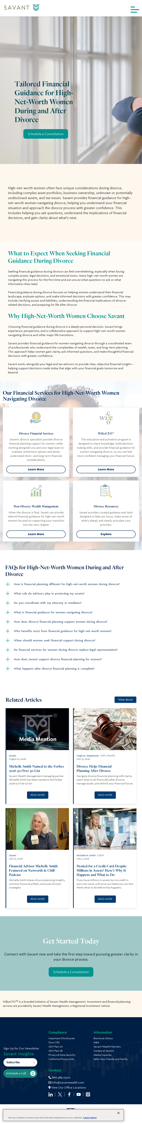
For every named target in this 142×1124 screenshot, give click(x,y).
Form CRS (54, 1042)
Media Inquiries (103, 1054)
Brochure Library (103, 1038)
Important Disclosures (61, 1038)
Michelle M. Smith (86, 855)
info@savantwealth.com (68, 1082)
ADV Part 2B (55, 1050)
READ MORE (37, 794)
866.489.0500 (60, 1077)
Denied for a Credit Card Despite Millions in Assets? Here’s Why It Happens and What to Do (102, 870)
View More (125, 699)
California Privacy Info (61, 1059)
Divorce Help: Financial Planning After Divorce (94, 768)
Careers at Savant (104, 1050)
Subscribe (13, 1062)
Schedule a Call (16, 1073)
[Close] (118, 1113)
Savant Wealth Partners (107, 1046)
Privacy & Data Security (61, 1054)
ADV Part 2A (55, 1046)
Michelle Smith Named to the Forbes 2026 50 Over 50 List (36, 768)
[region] (63, 1115)
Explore (106, 534)
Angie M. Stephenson (88, 755)
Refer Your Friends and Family (110, 1059)
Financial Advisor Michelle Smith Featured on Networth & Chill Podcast (33, 870)
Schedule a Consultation (46, 134)
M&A (96, 1042)
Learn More (36, 469)
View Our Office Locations (68, 1087)
